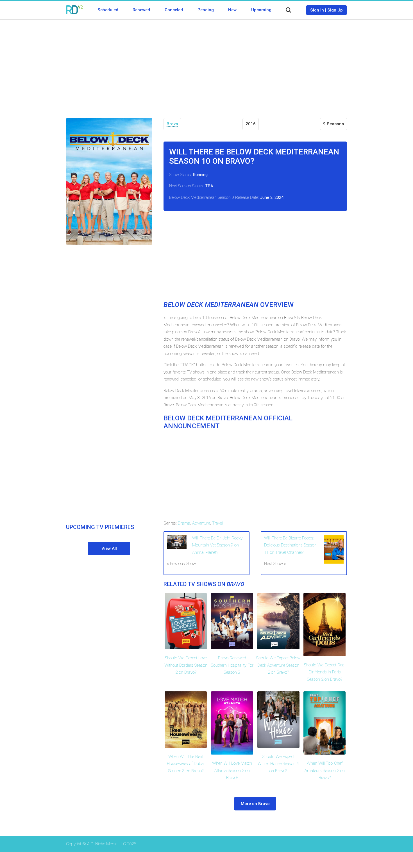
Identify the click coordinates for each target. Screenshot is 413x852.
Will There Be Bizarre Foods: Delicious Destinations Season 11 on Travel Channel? (290, 545)
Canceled (174, 9)
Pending (206, 9)
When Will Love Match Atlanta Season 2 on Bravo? (232, 770)
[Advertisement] (206, 64)
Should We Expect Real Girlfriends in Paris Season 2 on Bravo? (324, 672)
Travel (217, 523)
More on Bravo (255, 803)
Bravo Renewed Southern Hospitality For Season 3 (232, 665)
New (232, 9)
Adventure (201, 523)
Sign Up (335, 10)
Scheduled (107, 9)
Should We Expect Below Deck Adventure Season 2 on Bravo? (278, 665)
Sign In (317, 10)
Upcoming (261, 9)
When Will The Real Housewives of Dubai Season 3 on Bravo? (186, 763)
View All (109, 548)
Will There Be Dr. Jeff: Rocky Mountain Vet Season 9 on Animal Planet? (217, 545)
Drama (184, 523)
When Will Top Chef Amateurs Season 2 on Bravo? (325, 770)
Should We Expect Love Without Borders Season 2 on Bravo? (185, 665)
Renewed (141, 9)
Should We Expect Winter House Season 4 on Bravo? (278, 763)
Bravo (172, 123)
